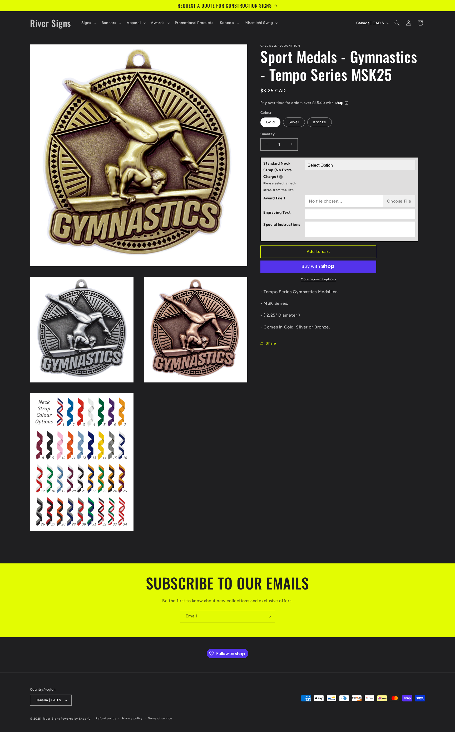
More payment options (318, 279)
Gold (270, 122)
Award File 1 (274, 198)
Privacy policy (132, 718)
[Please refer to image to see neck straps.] (281, 177)
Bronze (319, 122)
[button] (88, 22)
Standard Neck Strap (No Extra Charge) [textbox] (284, 176)
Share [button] (271, 343)
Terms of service (160, 718)
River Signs (51, 718)
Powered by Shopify (76, 718)
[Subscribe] (269, 616)
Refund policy (106, 718)
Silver (294, 122)
